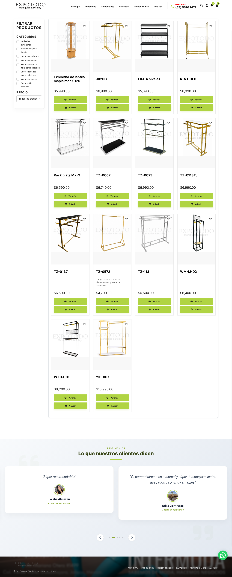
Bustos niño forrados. (26, 85)
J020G (101, 79)
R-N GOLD (188, 79)
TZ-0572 (103, 272)
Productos (90, 6)
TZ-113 (143, 272)
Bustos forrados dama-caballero (28, 73)
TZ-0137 (61, 272)
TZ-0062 (103, 175)
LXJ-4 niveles (149, 79)
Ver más (72, 99)
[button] (201, 5)
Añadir (72, 107)
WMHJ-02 (188, 272)
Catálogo (124, 6)
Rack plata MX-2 (67, 175)
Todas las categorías (26, 43)
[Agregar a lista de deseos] (84, 26)
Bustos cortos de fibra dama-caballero (30, 66)
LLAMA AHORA (181, 5)
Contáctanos (107, 6)
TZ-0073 (145, 175)
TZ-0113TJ (188, 175)
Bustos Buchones (29, 60)
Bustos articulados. (30, 56)
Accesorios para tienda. (29, 50)
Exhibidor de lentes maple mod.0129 (69, 79)
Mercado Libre (141, 6)
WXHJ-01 (61, 377)
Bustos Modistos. (29, 79)
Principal (75, 6)
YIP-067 (102, 377)
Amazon (158, 6)
